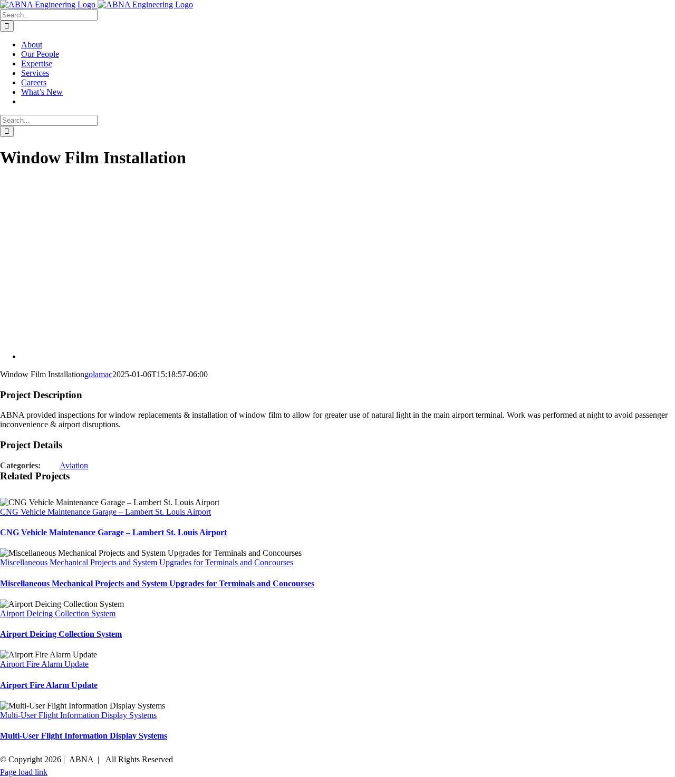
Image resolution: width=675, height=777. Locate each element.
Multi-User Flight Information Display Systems (78, 715)
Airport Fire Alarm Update (44, 664)
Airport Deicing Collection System (57, 613)
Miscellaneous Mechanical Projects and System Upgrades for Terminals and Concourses (146, 562)
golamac (98, 374)
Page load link (23, 772)
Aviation (74, 465)
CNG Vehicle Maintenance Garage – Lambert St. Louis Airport (105, 511)
